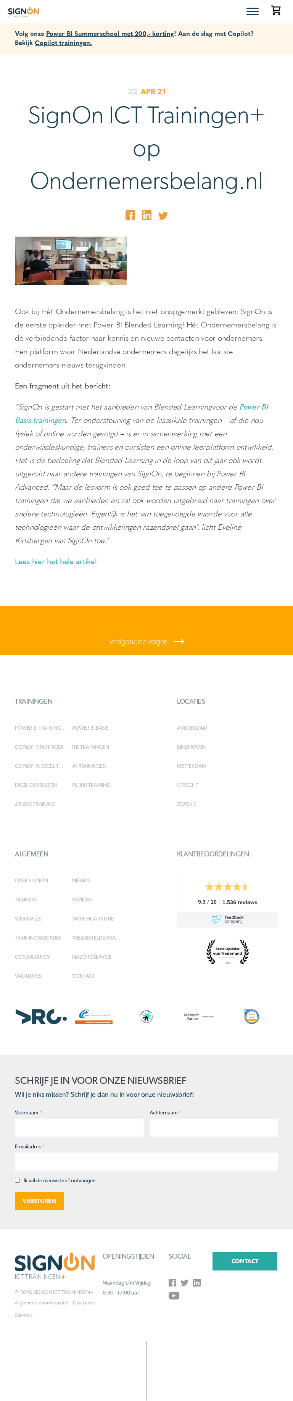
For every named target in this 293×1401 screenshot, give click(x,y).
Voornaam (28, 1112)
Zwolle (186, 804)
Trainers (26, 899)
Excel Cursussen (36, 785)
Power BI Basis (90, 728)
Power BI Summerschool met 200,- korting (110, 33)
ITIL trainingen (90, 747)
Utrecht (187, 785)
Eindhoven (191, 747)
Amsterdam (192, 728)
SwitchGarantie (93, 919)
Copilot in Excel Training (43, 766)
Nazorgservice (91, 957)
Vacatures (28, 976)
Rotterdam (191, 766)
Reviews (82, 899)
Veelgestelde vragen (139, 641)
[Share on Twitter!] (163, 216)
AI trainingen (89, 766)
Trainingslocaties (38, 938)
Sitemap (23, 1315)
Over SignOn (31, 880)
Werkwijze (28, 919)
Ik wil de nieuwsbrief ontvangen (60, 1180)
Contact (83, 976)
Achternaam (165, 1112)
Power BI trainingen (41, 728)
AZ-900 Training (35, 804)
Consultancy (32, 957)
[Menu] (252, 11)
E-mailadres (30, 1146)
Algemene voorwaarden (41, 1302)
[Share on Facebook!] (130, 216)
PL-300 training (91, 785)
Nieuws (81, 880)
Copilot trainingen (39, 747)
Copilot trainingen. (63, 42)
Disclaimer (84, 1302)
